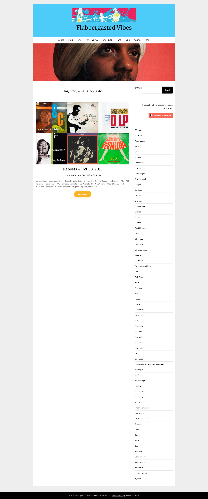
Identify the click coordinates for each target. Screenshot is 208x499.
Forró (137, 40)
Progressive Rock (142, 408)
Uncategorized (141, 473)
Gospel (137, 304)
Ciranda (138, 212)
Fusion (137, 299)
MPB (128, 40)
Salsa (137, 430)
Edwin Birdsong (141, 250)
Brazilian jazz (140, 173)
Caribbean (139, 190)
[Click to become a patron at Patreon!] (161, 119)
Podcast (138, 402)
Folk (136, 272)
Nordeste (138, 386)
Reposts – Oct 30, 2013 (82, 169)
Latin (147, 40)
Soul (80, 40)
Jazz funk (138, 337)
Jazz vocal (139, 342)
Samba (61, 40)
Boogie (138, 157)
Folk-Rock (139, 277)
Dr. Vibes (97, 175)
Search (138, 88)
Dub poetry (139, 244)
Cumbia (138, 222)
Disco (137, 233)
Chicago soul (140, 206)
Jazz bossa (139, 326)
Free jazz (138, 288)
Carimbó (138, 195)
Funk (70, 40)
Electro (138, 255)
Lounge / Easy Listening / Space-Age (149, 364)
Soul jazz (138, 451)
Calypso (138, 184)
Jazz (119, 40)
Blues (137, 152)
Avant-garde (140, 141)
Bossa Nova (92, 40)
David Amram (140, 228)
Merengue (139, 370)
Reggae (138, 424)
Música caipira (140, 380)
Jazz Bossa (139, 331)
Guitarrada (139, 310)
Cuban (137, 217)
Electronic (139, 261)
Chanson (138, 201)
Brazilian (138, 168)
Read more (82, 194)
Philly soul (139, 397)
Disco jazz (139, 239)
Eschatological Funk (143, 266)
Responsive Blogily (119, 496)
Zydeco (138, 479)
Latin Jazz (139, 359)
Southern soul (140, 457)
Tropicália (139, 468)
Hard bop (138, 315)
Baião (137, 146)
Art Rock (138, 135)
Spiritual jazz (140, 462)
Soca (137, 440)
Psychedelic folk (141, 419)
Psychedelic (139, 413)
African (138, 130)
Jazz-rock (138, 348)
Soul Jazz (108, 40)
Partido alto (140, 391)
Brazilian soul (140, 179)
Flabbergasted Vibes (104, 27)
